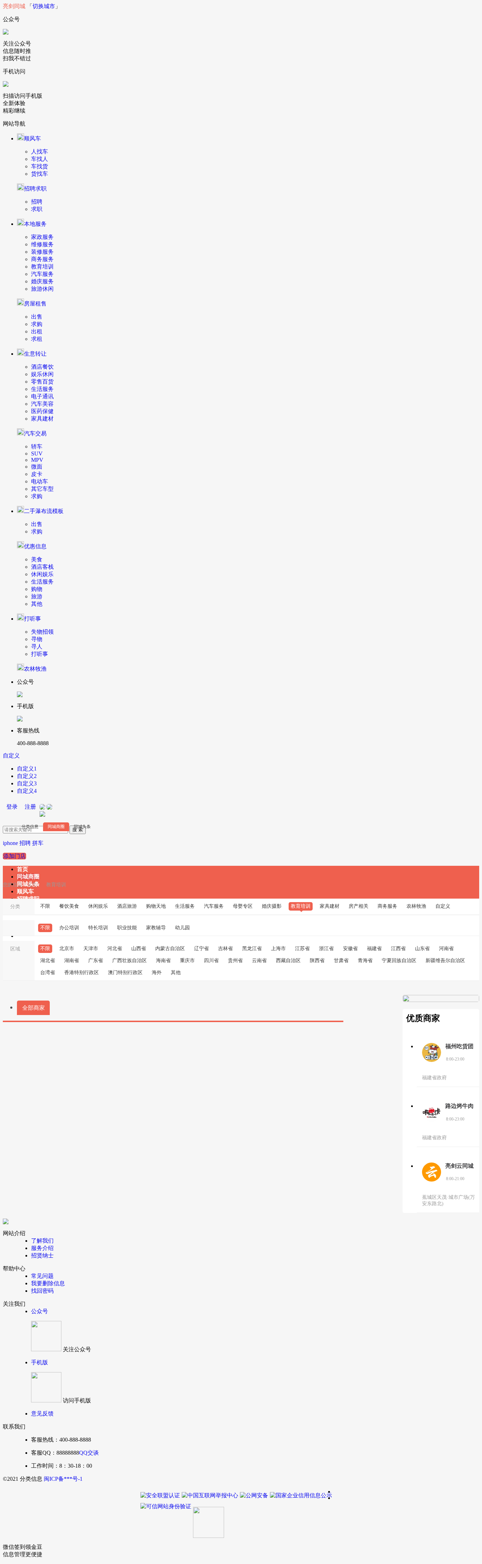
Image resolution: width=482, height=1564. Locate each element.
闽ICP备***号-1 (63, 1479)
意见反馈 (42, 1414)
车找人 (39, 159)
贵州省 (235, 960)
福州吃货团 (459, 1046)
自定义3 (27, 783)
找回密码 (42, 1291)
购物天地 (156, 906)
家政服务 (42, 237)
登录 (12, 807)
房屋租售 (35, 304)
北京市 (66, 948)
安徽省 (350, 948)
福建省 (374, 948)
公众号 (39, 1311)
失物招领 (42, 632)
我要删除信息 (48, 1283)
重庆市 (187, 960)
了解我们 (42, 1241)
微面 (36, 467)
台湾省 (47, 972)
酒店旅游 (127, 906)
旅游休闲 (42, 289)
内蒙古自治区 (170, 948)
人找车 (39, 152)
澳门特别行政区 (125, 972)
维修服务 (42, 244)
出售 (36, 317)
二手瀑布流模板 (44, 511)
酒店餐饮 (42, 367)
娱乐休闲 (42, 374)
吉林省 (225, 948)
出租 (36, 331)
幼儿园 (182, 927)
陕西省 (317, 960)
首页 (22, 869)
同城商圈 (56, 826)
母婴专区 (243, 906)
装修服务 (42, 252)
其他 (36, 604)
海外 (157, 972)
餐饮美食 (69, 906)
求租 (36, 339)
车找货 (39, 166)
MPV (37, 460)
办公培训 (69, 927)
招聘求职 (35, 189)
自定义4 (27, 791)
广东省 (95, 960)
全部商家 (33, 1008)
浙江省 (326, 948)
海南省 (163, 960)
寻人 (36, 647)
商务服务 (42, 259)
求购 (36, 324)
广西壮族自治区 (129, 960)
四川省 (211, 960)
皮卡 (36, 474)
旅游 (36, 596)
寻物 (36, 639)
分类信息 (30, 826)
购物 (36, 589)
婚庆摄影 (272, 906)
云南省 (259, 960)
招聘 (36, 202)
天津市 (90, 948)
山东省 (422, 948)
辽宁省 (201, 948)
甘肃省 (341, 960)
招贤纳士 (42, 1255)
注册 (30, 807)
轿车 (36, 446)
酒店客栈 (42, 567)
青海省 (365, 960)
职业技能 (127, 927)
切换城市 (43, 6)
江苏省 (302, 948)
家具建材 (42, 419)
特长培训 (98, 927)
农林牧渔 (35, 669)
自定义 (11, 756)
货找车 (39, 174)
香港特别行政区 (81, 972)
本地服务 (35, 224)
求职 (36, 209)
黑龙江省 (252, 948)
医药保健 (42, 411)
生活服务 (42, 389)
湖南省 (71, 960)
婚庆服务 (42, 281)
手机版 (39, 1362)
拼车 (37, 843)
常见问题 (42, 1276)
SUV (37, 454)
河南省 (446, 948)
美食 (36, 559)
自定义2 (27, 776)
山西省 (138, 948)
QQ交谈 (89, 1453)
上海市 (278, 948)
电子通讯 (42, 396)
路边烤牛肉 (459, 1106)
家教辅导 (156, 927)
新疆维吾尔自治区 (445, 960)
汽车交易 (35, 433)
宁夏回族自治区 (399, 960)
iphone (10, 843)
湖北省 (47, 960)
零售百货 (42, 382)
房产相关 (358, 906)
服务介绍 (42, 1248)
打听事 (32, 619)
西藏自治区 (288, 960)
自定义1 (27, 769)
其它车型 (42, 489)
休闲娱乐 (42, 574)
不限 (45, 906)
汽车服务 (42, 274)
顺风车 (32, 138)
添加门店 (14, 856)
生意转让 (35, 354)
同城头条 (82, 826)
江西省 (398, 948)
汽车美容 (42, 404)
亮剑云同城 (459, 1166)
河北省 (114, 948)
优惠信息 (35, 546)
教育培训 (42, 267)
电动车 (39, 481)
